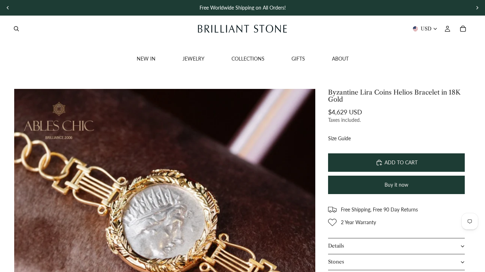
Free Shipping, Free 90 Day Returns (379, 209)
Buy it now (396, 185)
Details (336, 246)
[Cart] (463, 28)
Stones (336, 262)
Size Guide (339, 138)
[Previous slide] (8, 8)
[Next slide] (477, 8)
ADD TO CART (401, 162)
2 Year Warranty (358, 222)
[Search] (16, 28)
